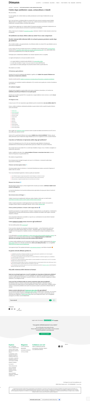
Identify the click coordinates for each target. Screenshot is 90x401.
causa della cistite (38, 61)
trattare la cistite (17, 221)
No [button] (54, 300)
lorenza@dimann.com (77, 382)
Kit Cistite (11, 364)
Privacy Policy (79, 384)
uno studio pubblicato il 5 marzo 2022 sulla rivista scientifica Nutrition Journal (35, 235)
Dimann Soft (42, 204)
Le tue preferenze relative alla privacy (49, 399)
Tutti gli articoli (25, 346)
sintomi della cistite (26, 294)
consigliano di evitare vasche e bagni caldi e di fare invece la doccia (25, 199)
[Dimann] (17, 2)
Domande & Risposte (26, 350)
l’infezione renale (21, 130)
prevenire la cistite (28, 31)
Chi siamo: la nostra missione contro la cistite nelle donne (13, 359)
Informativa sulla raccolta (35, 399)
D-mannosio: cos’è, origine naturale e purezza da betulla (13, 355)
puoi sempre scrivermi (35, 247)
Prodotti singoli (13, 362)
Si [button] (50, 300)
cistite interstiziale (15, 112)
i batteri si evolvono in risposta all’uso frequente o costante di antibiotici (37, 79)
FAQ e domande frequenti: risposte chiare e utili (13, 374)
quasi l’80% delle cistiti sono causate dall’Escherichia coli (29, 50)
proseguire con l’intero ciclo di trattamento (19, 244)
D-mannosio (24, 225)
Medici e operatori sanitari (38, 346)
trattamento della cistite (31, 290)
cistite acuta (14, 110)
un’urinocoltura (51, 48)
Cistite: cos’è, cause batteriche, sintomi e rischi (14, 351)
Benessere (23, 348)
